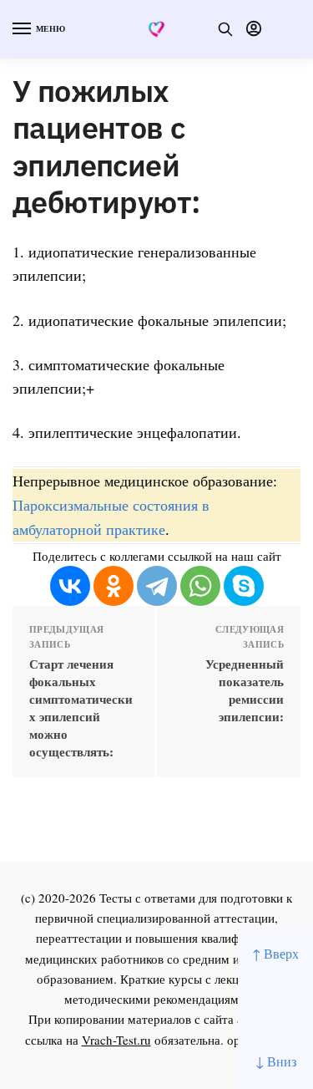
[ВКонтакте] (70, 586)
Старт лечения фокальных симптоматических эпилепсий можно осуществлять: (81, 708)
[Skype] (244, 586)
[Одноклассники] (113, 586)
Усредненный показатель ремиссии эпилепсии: (244, 690)
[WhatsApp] (200, 586)
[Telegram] (157, 586)
